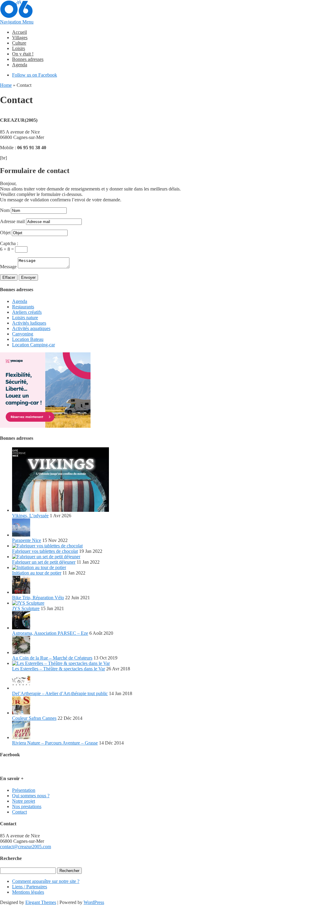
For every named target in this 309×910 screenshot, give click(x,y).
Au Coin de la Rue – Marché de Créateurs (52, 657)
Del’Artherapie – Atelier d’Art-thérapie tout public (60, 693)
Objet (5, 232)
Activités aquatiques (31, 328)
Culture (19, 43)
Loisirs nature (25, 317)
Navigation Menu (16, 21)
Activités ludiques (29, 323)
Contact (19, 811)
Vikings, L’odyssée (30, 515)
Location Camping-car (33, 344)
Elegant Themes (40, 902)
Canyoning (22, 333)
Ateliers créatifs (27, 312)
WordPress (94, 902)
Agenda (19, 64)
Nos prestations (26, 806)
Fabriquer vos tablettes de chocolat (45, 551)
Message (8, 266)
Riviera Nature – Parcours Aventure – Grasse (55, 742)
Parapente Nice (26, 540)
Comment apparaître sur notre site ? (45, 881)
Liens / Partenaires (29, 886)
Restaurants (23, 306)
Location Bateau (27, 339)
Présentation (23, 790)
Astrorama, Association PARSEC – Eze (50, 633)
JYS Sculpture (26, 608)
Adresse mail (12, 221)
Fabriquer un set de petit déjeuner (43, 562)
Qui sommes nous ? (30, 795)
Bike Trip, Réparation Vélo (38, 597)
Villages (19, 37)
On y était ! (22, 53)
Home (6, 85)
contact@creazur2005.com (25, 846)
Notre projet (23, 801)
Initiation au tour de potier (36, 572)
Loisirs (18, 48)
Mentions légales (28, 892)
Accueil (19, 32)
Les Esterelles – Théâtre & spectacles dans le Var (58, 668)
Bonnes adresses (27, 59)
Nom (5, 210)
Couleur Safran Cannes (34, 718)
